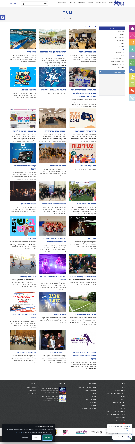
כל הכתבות (121, 32)
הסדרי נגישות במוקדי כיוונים (116, 414)
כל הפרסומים (32, 393)
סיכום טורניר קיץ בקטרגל (27, 276)
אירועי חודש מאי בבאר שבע (49, 396)
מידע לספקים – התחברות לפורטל (115, 411)
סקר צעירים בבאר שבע (88, 166)
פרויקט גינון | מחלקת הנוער (86, 204)
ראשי (70, 18)
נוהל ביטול (122, 423)
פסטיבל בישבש (31, 238)
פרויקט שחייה (31, 52)
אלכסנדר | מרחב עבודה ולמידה (55, 131)
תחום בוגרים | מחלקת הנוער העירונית (83, 276)
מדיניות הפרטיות (20, 432)
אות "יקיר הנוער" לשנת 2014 (26, 352)
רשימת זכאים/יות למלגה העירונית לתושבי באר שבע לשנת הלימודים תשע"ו (84, 355)
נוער (123, 50)
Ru (11, 3)
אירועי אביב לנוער (60, 314)
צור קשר (72, 3)
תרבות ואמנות (120, 67)
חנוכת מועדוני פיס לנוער (58, 352)
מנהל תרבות (92, 405)
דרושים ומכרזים (120, 396)
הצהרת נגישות (120, 417)
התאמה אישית (25, 437)
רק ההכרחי (36, 437)
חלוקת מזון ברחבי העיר (58, 166)
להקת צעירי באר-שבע (28, 204)
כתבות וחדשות (31, 388)
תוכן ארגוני (121, 408)
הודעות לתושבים (101, 3)
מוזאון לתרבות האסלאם (117, 64)
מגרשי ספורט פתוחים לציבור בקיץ (84, 314)
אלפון (123, 405)
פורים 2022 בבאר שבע (28, 90)
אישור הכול (47, 437)
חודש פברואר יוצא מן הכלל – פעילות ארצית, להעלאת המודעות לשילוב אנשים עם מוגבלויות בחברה (83, 93)
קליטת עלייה (92, 402)
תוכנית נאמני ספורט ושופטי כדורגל (54, 204)
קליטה (122, 55)
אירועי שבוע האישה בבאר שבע (85, 131)
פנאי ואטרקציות (120, 41)
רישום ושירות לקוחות (118, 58)
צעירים (122, 35)
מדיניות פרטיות (120, 420)
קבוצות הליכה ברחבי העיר (50, 388)
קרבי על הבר (91, 238)
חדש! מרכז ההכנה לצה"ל (87, 52)
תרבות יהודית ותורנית (89, 408)
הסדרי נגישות (62, 3)
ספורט (122, 43)
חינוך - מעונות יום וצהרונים (117, 61)
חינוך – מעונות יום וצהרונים (87, 388)
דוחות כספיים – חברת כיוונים (116, 393)
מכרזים (90, 3)
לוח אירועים (81, 3)
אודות (111, 3)
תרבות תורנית (120, 46)
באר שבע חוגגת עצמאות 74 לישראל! (53, 90)
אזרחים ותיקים (120, 52)
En (15, 3)
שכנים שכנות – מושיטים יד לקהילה (24, 131)
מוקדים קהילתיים (119, 38)
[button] (2, 17)
